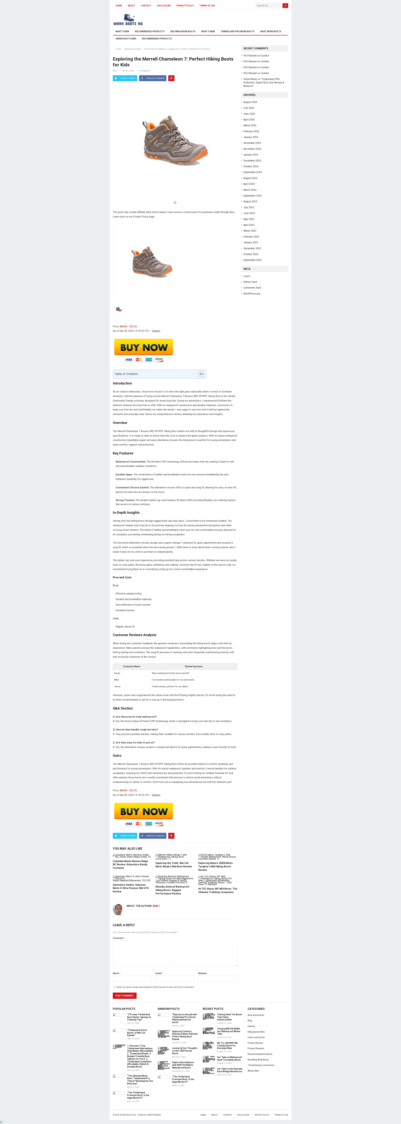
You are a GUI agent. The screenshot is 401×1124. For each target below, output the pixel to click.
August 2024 (250, 178)
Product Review (255, 1043)
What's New (253, 1071)
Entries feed (250, 281)
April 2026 (249, 119)
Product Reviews (256, 1048)
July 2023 (248, 207)
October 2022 (250, 254)
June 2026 (249, 113)
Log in (246, 276)
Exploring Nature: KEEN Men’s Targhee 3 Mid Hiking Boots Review (215, 866)
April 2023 (249, 224)
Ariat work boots (270, 31)
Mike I (115, 71)
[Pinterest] (171, 78)
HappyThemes (154, 1115)
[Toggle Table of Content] (199, 374)
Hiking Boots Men (126, 38)
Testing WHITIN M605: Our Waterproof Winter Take (228, 1031)
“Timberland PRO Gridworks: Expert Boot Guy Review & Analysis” (263, 83)
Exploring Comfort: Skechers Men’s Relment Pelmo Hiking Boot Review (185, 1035)
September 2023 (252, 195)
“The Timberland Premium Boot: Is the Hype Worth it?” (138, 1095)
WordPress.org (251, 293)
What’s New (122, 31)
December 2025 (252, 142)
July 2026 (248, 107)
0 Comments (144, 71)
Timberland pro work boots (237, 31)
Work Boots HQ (128, 1115)
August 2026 (250, 102)
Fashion (251, 1026)
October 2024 (250, 166)
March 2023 (249, 230)
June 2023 (249, 213)
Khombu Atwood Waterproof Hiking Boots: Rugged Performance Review (172, 890)
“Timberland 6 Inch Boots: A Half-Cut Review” (137, 1033)
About (131, 5)
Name (116, 973)
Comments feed (252, 287)
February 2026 (251, 131)
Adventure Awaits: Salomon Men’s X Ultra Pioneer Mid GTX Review (131, 888)
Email (159, 973)
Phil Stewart (250, 55)
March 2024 (249, 189)
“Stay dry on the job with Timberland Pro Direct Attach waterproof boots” (184, 1018)
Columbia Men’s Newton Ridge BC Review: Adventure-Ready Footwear (130, 864)
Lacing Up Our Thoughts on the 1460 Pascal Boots (184, 1051)
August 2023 (250, 201)
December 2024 (252, 160)
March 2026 (249, 125)
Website (202, 973)
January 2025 (250, 154)
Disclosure (164, 5)
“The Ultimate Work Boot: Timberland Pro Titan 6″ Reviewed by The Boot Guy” (140, 1080)
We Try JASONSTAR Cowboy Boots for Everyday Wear (227, 1046)
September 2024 (252, 172)
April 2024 (249, 183)
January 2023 (250, 242)
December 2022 (252, 248)
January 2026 (250, 137)
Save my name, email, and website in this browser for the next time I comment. (155, 987)
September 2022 (252, 260)
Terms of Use (207, 5)
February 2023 (251, 236)
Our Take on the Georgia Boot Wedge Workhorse (229, 1070)
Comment (119, 938)
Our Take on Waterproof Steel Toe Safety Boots (229, 1058)
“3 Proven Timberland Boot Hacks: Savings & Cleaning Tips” (139, 1017)
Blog (250, 1020)
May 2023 (248, 219)
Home (119, 5)
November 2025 (252, 148)
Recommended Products (150, 31)
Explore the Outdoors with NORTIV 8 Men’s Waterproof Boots (183, 1065)
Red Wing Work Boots (182, 31)
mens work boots (256, 1037)
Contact (146, 5)
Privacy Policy (185, 5)
